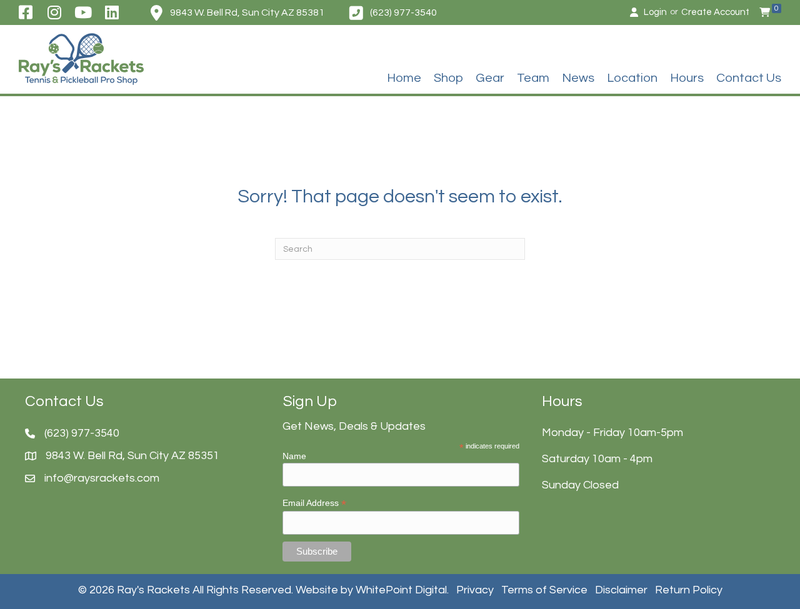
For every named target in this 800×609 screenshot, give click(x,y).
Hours (687, 78)
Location (632, 78)
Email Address (314, 503)
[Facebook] (25, 12)
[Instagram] (54, 12)
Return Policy (688, 590)
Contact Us (748, 78)
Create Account (715, 12)
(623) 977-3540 (403, 12)
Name (294, 456)
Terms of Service (544, 590)
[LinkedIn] (112, 12)
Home (404, 78)
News (578, 78)
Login (655, 12)
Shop (448, 78)
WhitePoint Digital (401, 590)
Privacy (475, 590)
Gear (490, 78)
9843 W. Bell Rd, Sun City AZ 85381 (247, 12)
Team (533, 78)
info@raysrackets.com (101, 478)
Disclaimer (621, 590)
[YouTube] (83, 12)
